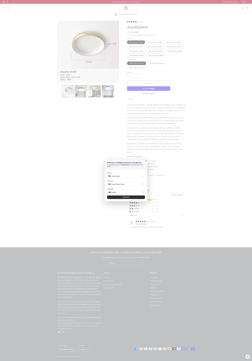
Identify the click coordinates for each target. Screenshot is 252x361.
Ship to (109, 173)
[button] (126, 176)
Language (110, 189)
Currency (110, 181)
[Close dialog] (145, 160)
